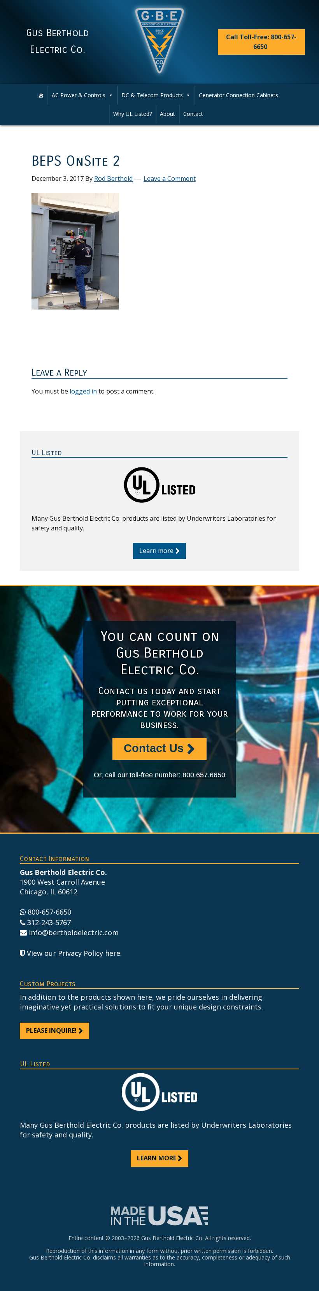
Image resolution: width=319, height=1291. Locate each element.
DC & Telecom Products (152, 95)
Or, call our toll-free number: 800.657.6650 (159, 775)
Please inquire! (51, 1030)
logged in (83, 391)
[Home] (40, 95)
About (167, 113)
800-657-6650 (49, 912)
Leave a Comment (170, 178)
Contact (193, 113)
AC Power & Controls (78, 95)
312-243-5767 (49, 922)
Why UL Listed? (132, 113)
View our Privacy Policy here (73, 953)
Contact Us (154, 748)
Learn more (156, 550)
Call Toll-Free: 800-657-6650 (261, 42)
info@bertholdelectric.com (74, 932)
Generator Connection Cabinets (238, 95)
